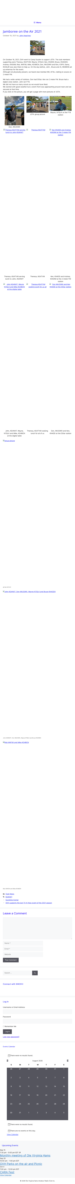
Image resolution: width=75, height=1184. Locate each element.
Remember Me (10, 1026)
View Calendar (12, 1134)
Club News (10, 894)
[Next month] (67, 1061)
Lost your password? (11, 1037)
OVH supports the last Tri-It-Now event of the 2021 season (29, 903)
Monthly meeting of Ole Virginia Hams (25, 1155)
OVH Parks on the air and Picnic (21, 1164)
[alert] (37, 1055)
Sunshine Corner (12, 900)
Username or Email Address (14, 1007)
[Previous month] (7, 1061)
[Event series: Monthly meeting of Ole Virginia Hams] (20, 1153)
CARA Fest (7, 1172)
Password (7, 1017)
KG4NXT (9, 897)
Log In (7, 1032)
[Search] (35, 973)
